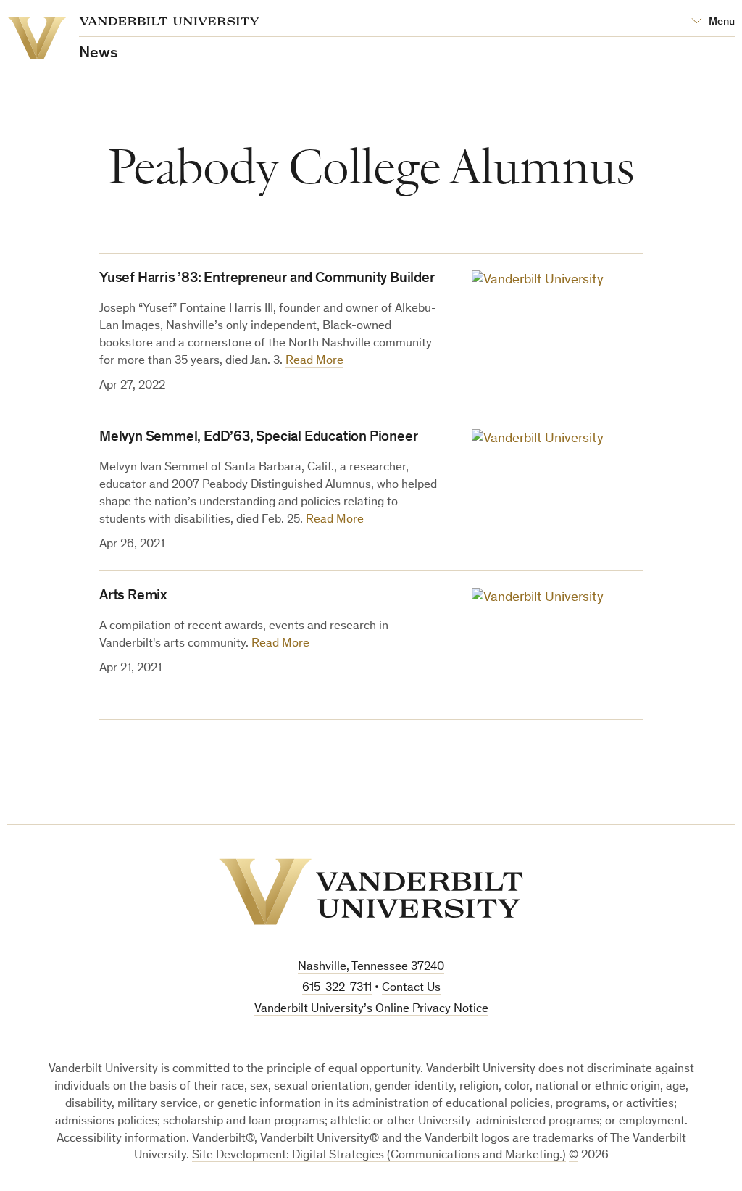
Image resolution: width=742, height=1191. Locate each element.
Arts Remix (133, 596)
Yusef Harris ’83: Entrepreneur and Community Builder (267, 279)
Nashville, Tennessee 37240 (371, 967)
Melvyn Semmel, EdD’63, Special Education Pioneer (258, 438)
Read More (314, 361)
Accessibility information (121, 1139)
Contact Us (411, 988)
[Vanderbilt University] (371, 891)
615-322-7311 (337, 988)
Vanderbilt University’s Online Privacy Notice (371, 1009)
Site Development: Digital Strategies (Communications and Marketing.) (379, 1156)
